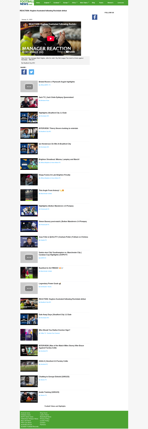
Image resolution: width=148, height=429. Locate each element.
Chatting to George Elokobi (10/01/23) (54, 377)
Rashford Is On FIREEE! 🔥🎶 (51, 268)
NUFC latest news (27, 417)
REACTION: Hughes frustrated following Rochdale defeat (62, 299)
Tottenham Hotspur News (29, 419)
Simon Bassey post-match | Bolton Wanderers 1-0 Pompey (63, 221)
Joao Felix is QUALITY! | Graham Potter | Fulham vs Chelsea (63, 237)
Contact (42, 422)
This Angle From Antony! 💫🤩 (51, 190)
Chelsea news (26, 415)
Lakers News (44, 415)
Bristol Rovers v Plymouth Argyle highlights (57, 82)
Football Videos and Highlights (55, 406)
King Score (43, 413)
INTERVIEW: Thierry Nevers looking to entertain (58, 128)
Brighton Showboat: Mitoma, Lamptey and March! (59, 159)
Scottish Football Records (29, 426)
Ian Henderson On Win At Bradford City (55, 144)
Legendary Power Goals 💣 (50, 283)
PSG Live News (26, 422)
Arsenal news (25, 413)
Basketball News (45, 417)
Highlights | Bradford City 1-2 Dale (53, 113)
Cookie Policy (44, 421)
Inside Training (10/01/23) (49, 392)
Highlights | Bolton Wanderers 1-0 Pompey (56, 206)
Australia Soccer (26, 424)
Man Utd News (26, 421)
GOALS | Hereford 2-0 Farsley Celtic (53, 361)
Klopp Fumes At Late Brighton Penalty (54, 175)
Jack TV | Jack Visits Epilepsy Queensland (56, 97)
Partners (43, 424)
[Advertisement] (109, 57)
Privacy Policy (44, 419)
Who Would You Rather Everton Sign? (54, 330)
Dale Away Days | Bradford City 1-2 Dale (55, 314)
